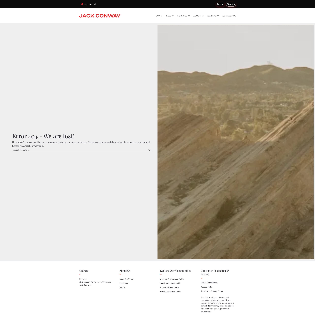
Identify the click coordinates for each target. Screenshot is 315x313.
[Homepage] (99, 16)
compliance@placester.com (212, 300)
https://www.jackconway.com (28, 145)
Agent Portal (90, 4)
